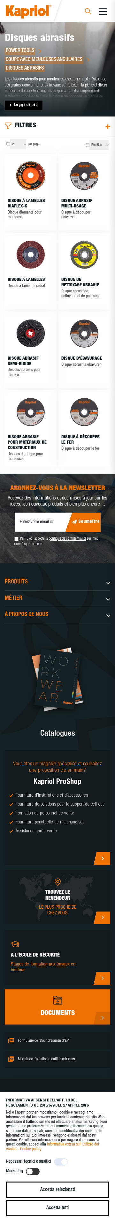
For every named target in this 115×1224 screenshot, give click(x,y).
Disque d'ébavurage (81, 359)
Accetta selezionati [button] (57, 1189)
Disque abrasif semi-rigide (23, 361)
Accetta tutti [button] (57, 1207)
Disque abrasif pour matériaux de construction (27, 442)
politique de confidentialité (67, 539)
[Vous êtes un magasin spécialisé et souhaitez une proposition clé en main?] (57, 807)
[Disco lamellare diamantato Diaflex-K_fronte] (31, 176)
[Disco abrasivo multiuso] (84, 176)
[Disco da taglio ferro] (84, 412)
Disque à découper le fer (80, 440)
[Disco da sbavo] (84, 333)
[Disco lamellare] (31, 255)
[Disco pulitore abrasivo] (84, 255)
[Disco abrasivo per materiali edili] (31, 412)
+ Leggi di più (23, 105)
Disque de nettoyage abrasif (80, 283)
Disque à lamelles (26, 280)
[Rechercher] (88, 12)
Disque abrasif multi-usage (76, 204)
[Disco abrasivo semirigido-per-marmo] (31, 333)
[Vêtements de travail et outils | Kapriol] (37, 12)
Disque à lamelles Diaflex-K (26, 204)
